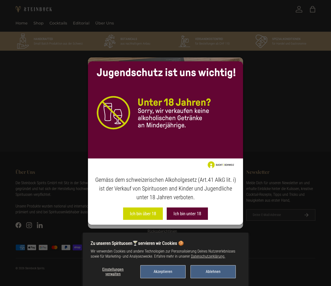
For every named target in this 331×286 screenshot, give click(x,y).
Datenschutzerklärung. (208, 256)
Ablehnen (213, 271)
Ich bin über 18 (143, 213)
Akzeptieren (163, 271)
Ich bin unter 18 (187, 213)
